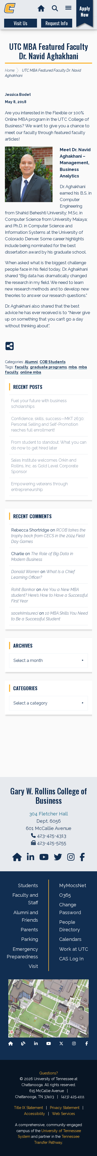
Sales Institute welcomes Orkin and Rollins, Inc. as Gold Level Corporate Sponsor (44, 466)
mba (73, 367)
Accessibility (34, 1114)
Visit (33, 966)
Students (28, 885)
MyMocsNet (72, 885)
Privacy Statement (64, 1108)
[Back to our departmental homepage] (10, 1043)
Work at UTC (73, 949)
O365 (65, 895)
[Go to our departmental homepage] (17, 858)
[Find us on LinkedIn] (31, 858)
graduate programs (48, 367)
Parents (29, 929)
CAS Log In (71, 958)
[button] (55, 8)
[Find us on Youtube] (48, 1043)
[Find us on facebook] (82, 858)
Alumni (31, 362)
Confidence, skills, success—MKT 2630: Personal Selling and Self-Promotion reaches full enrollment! (47, 424)
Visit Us (20, 23)
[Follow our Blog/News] (23, 1043)
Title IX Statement (28, 1108)
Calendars (70, 939)
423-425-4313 (51, 835)
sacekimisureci (24, 613)
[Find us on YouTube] (44, 858)
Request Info (57, 23)
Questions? (48, 1073)
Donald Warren (25, 571)
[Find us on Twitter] (58, 858)
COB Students (52, 362)
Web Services (63, 1114)
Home (9, 70)
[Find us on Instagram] (71, 858)
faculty (21, 367)
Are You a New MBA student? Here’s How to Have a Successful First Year (49, 595)
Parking (29, 939)
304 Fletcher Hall (48, 813)
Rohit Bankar (23, 589)
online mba (30, 372)
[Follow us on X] (61, 1043)
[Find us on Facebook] (86, 1043)
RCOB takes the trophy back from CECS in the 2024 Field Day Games (48, 536)
